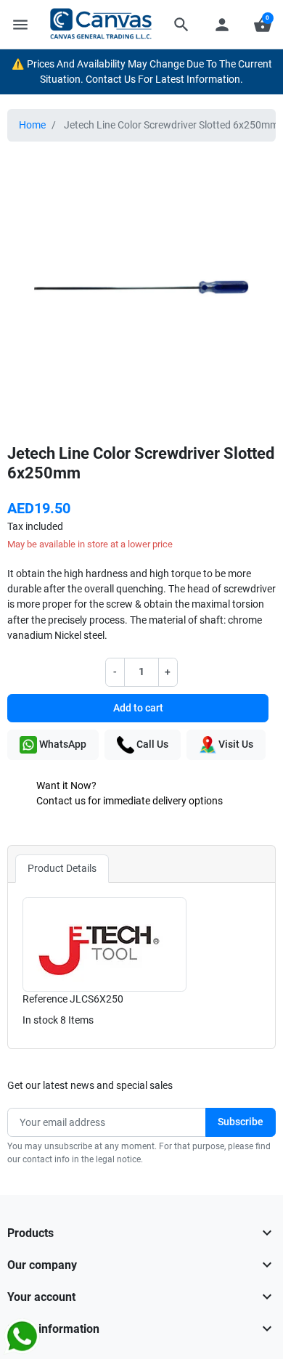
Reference (44, 999)
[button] (181, 25)
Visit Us (234, 744)
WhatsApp (61, 744)
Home (32, 125)
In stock (40, 1020)
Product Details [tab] (62, 868)
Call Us (151, 744)
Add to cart (138, 708)
